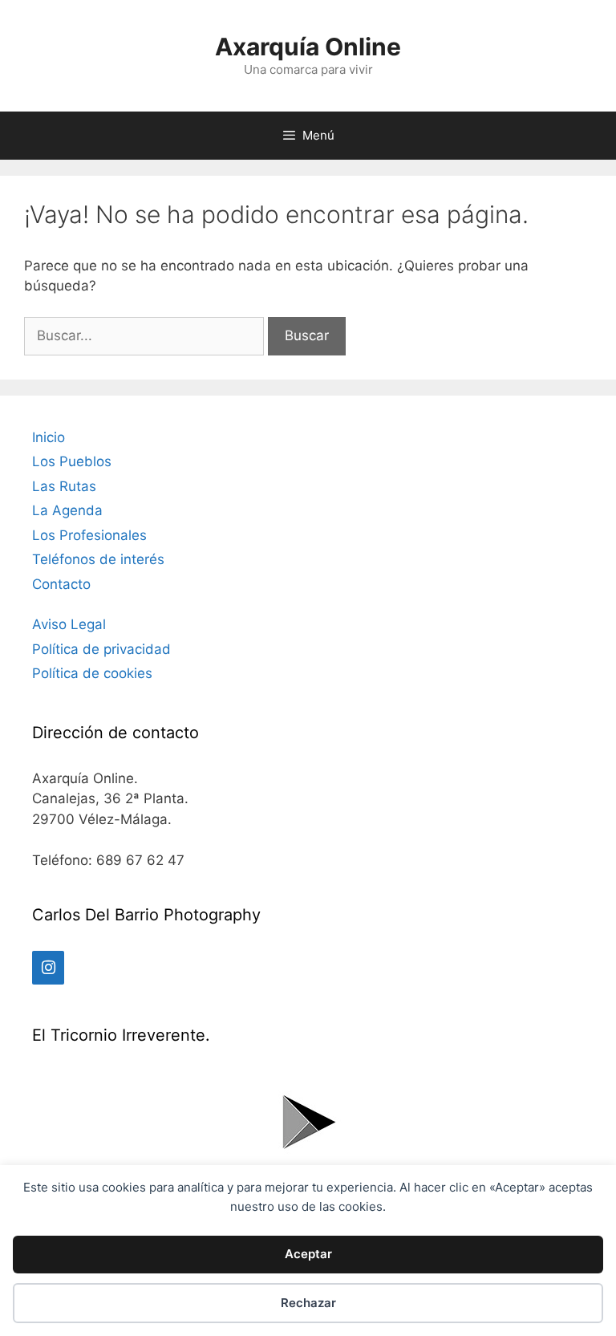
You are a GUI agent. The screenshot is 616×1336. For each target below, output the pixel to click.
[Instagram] (48, 968)
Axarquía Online (308, 46)
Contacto (61, 584)
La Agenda (67, 510)
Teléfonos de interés (98, 559)
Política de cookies (92, 673)
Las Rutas (64, 486)
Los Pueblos (71, 461)
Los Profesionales (89, 535)
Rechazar (308, 1302)
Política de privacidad (101, 649)
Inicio (48, 437)
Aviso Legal (69, 624)
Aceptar (308, 1253)
